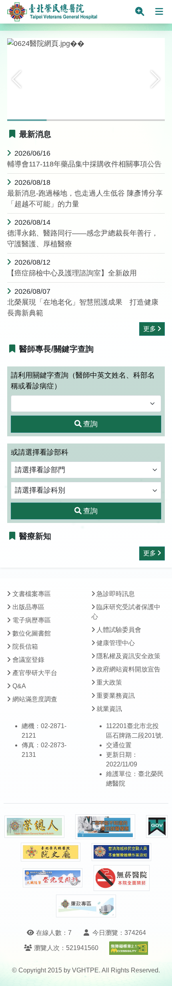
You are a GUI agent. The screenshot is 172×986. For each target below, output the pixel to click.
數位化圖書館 (31, 633)
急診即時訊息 (115, 593)
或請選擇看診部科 (39, 452)
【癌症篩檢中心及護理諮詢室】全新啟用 (72, 273)
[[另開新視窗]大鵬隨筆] (53, 878)
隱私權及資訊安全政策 (128, 656)
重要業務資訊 (115, 695)
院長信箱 (25, 646)
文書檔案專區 (31, 593)
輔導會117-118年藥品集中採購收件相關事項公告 (84, 164)
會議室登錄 (28, 659)
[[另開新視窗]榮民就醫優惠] (105, 826)
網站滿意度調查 (34, 699)
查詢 (90, 424)
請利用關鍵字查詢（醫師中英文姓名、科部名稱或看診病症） (83, 380)
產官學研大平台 (34, 672)
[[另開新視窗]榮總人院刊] (34, 827)
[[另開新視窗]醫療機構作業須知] (122, 852)
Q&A (19, 686)
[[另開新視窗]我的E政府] (157, 826)
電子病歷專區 (31, 620)
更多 (149, 328)
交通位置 (119, 745)
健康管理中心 (115, 643)
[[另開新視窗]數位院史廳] (51, 852)
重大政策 (109, 682)
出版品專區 (28, 607)
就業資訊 (109, 708)
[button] (16, 79)
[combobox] (86, 403)
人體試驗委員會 (118, 629)
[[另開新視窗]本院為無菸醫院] (122, 878)
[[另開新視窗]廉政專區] (86, 906)
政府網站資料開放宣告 (128, 669)
